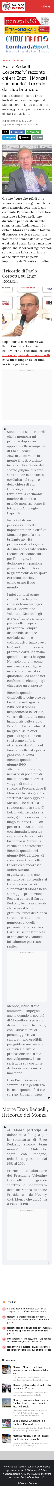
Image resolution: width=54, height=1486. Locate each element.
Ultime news (9, 1360)
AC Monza (18, 60)
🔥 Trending (9, 1302)
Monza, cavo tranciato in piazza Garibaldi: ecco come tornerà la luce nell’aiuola (30, 1403)
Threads (26, 137)
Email (39, 137)
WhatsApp (34, 132)
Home (6, 60)
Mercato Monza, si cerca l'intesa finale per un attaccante (31, 1437)
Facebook (18, 132)
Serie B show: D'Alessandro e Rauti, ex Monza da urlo (29, 1422)
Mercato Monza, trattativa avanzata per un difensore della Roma (30, 1370)
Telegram (10, 137)
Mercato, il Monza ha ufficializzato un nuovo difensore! (32, 1386)
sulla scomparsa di (26, 355)
